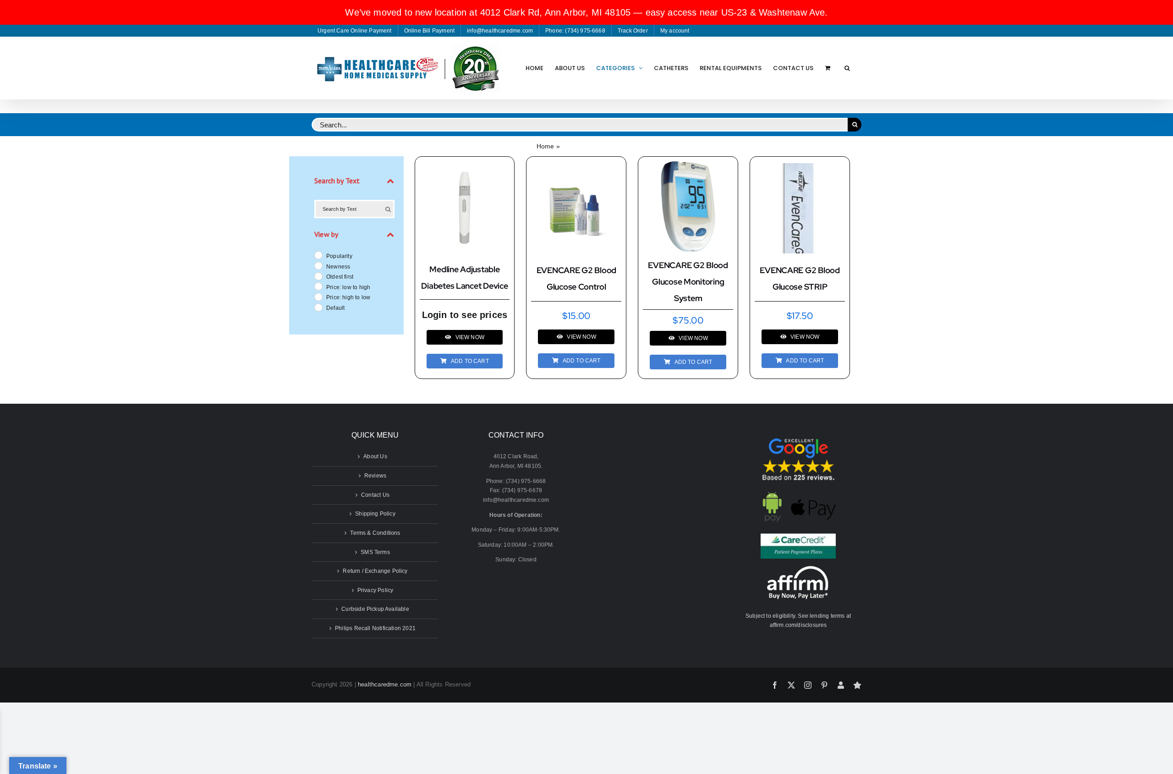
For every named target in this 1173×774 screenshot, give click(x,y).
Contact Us (375, 495)
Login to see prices (464, 315)
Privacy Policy (375, 590)
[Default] (318, 307)
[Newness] (318, 265)
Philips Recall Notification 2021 (375, 628)
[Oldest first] (318, 276)
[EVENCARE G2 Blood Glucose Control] (576, 168)
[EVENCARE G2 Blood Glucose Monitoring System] (688, 166)
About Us (375, 456)
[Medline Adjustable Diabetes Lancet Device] (465, 167)
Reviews (375, 475)
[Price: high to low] (318, 296)
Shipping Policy (375, 514)
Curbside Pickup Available (375, 609)
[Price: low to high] (318, 286)
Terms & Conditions (375, 533)
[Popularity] (318, 254)
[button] (847, 68)
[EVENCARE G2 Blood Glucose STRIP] (800, 168)
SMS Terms (375, 552)
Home (545, 146)
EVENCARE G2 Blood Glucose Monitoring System (688, 281)
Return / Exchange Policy (375, 571)
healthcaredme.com (384, 684)
